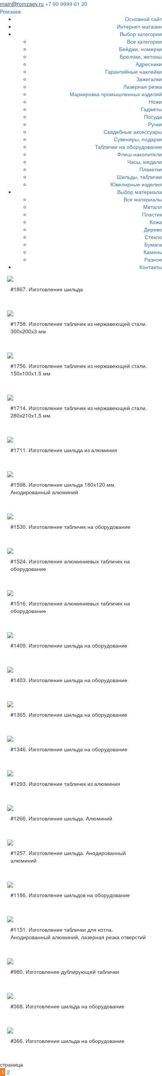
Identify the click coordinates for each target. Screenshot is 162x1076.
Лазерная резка (142, 86)
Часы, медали (144, 161)
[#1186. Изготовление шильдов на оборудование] (81, 885)
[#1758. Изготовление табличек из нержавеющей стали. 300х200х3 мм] (81, 313)
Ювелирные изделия (136, 184)
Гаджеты (151, 109)
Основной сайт (143, 19)
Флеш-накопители (139, 154)
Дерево (153, 229)
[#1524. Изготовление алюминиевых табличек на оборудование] (81, 551)
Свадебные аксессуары (133, 131)
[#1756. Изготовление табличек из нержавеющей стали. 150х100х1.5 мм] (81, 356)
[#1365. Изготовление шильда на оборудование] (81, 704)
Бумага (153, 244)
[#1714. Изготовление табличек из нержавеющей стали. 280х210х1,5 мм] (81, 398)
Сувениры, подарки (138, 139)
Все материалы (143, 199)
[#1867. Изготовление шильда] (81, 279)
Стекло (153, 237)
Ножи (155, 101)
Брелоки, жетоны (141, 56)
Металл (152, 206)
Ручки (155, 124)
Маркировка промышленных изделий (116, 94)
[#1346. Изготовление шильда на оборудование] (81, 739)
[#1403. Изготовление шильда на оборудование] (81, 670)
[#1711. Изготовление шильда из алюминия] (81, 440)
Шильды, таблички (139, 176)
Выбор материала (139, 191)
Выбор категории (141, 34)
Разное (153, 259)
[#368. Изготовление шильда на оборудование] (81, 996)
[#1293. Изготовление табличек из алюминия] (81, 773)
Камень (153, 252)
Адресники (149, 64)
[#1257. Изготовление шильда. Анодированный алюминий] (81, 843)
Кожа (156, 221)
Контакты (150, 267)
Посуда (153, 116)
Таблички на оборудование (128, 146)
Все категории (144, 41)
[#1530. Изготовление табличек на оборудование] (81, 516)
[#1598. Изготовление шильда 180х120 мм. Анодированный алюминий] (81, 474)
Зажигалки (149, 79)
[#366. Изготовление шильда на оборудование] (81, 1031)
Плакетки (150, 169)
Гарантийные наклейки (133, 71)
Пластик (152, 214)
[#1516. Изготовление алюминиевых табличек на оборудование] (81, 593)
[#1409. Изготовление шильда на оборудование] (81, 635)
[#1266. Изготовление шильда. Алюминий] (81, 808)
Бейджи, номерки (140, 49)
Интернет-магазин (139, 26)
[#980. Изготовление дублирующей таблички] (81, 961)
